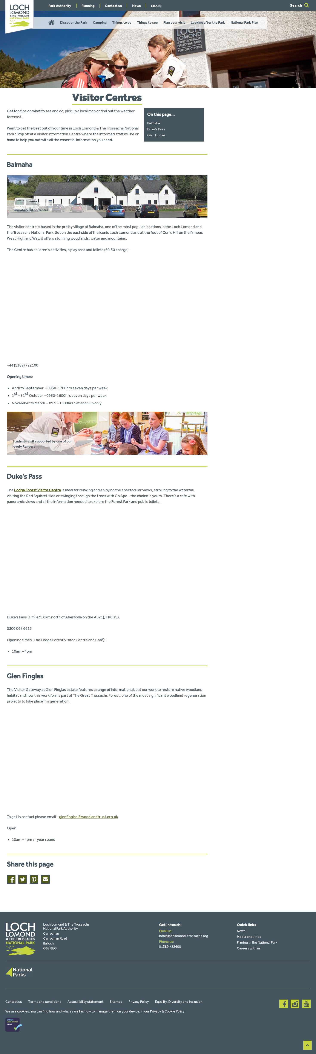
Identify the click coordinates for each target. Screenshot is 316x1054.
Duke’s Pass (156, 129)
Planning (88, 6)
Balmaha (153, 123)
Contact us (113, 6)
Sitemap (116, 1002)
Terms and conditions (44, 1002)
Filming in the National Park (257, 942)
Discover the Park (73, 22)
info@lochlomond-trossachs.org (183, 936)
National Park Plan (244, 22)
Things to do (121, 22)
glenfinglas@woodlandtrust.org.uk (88, 816)
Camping (100, 22)
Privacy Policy (139, 1002)
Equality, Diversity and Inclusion (178, 1002)
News (136, 6)
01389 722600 (170, 947)
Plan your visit (174, 22)
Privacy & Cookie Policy (167, 1011)
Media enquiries (249, 937)
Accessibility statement (85, 1002)
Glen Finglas (156, 135)
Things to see (147, 22)
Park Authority (59, 6)
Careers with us (249, 948)
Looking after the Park (208, 22)
